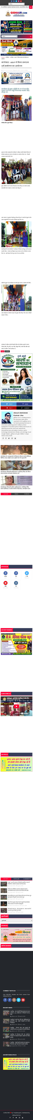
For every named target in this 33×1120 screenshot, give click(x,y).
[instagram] (18, 1)
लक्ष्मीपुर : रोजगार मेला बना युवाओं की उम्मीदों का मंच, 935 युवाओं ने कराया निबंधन (20, 1028)
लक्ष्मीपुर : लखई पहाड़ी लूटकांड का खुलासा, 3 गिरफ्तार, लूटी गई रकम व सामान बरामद (20, 1043)
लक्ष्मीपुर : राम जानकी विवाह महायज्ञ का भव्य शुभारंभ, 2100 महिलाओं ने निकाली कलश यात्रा (20, 1013)
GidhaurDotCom (16, 1115)
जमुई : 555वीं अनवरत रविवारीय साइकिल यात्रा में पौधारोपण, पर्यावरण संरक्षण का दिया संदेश (19, 883)
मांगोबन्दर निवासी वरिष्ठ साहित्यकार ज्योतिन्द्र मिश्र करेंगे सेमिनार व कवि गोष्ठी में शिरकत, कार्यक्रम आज (15, 487)
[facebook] (11, 1)
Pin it (10, 408)
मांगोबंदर (7, 57)
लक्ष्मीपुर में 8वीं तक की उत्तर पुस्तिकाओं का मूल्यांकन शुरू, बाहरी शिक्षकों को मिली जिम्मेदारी (20, 1021)
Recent (6, 879)
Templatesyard (17, 1112)
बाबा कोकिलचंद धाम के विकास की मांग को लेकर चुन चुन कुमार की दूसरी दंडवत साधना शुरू (19, 896)
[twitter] (16, 1)
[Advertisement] (16, 136)
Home (2, 57)
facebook (26, 494)
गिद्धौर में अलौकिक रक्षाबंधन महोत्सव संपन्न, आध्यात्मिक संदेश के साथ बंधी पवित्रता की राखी (18, 889)
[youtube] (21, 1)
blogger (6, 494)
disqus (16, 494)
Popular (16, 879)
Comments (27, 879)
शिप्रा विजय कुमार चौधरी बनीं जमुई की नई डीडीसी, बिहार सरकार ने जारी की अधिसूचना (19, 903)
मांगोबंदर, (26, 70)
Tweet (11, 404)
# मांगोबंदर (7, 351)
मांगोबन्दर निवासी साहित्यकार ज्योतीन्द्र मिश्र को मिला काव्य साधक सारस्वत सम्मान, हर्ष (16, 472)
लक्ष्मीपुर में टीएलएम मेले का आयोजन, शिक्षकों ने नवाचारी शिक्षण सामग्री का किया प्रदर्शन (20, 1036)
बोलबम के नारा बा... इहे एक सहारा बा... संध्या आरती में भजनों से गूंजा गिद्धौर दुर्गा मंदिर (19, 909)
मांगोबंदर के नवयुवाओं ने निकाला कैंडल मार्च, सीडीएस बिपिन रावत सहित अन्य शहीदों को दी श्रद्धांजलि (16, 457)
